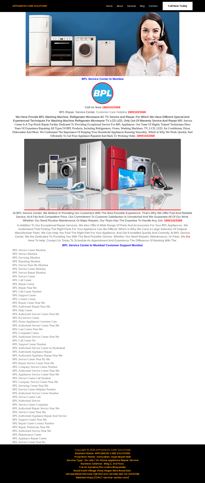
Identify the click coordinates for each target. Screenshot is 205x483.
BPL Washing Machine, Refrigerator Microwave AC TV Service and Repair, (87, 116)
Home (109, 6)
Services (131, 6)
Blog (142, 6)
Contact (153, 6)
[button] (178, 6)
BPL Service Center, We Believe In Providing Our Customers (55, 213)
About (120, 6)
